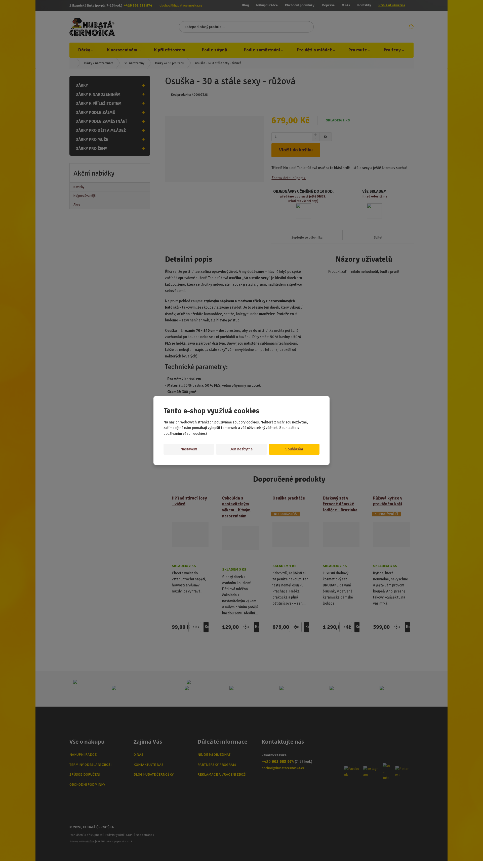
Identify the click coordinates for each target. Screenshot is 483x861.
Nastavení (188, 449)
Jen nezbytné (241, 449)
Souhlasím (294, 449)
